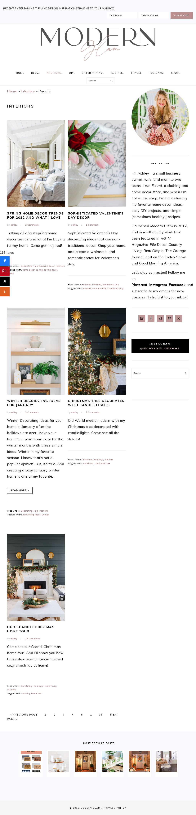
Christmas (87, 460)
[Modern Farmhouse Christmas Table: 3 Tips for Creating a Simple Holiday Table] (112, 761)
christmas (88, 463)
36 (101, 715)
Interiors (28, 91)
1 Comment (92, 225)
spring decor (50, 270)
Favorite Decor (47, 266)
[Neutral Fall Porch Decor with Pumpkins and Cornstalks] (139, 761)
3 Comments (32, 412)
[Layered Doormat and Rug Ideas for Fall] (31, 761)
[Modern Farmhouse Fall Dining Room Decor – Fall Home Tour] (166, 761)
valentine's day (115, 288)
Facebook (177, 285)
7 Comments (92, 412)
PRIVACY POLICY (115, 808)
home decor (29, 270)
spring (39, 270)
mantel (87, 288)
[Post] (5, 281)
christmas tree (102, 463)
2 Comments (32, 225)
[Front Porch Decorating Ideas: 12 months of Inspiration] (85, 761)
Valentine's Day (110, 285)
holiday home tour (32, 693)
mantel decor (99, 288)
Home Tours (50, 686)
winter (45, 515)
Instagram (158, 285)
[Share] (5, 261)
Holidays (86, 285)
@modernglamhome (160, 348)
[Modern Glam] (98, 62)
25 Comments (32, 639)
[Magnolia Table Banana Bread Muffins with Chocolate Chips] (58, 761)
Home (12, 91)
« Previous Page (24, 715)
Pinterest (139, 285)
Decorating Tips (29, 266)
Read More (19, 490)
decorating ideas (32, 515)
